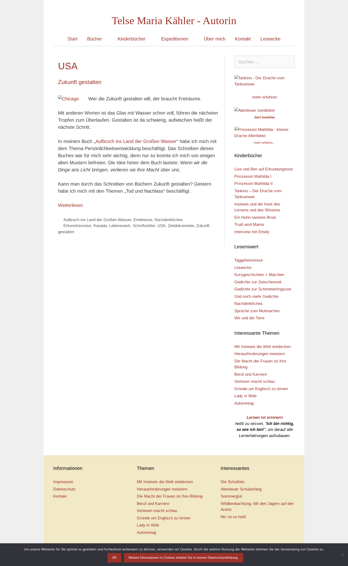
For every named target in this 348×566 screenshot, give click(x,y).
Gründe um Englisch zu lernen (261, 389)
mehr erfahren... (265, 142)
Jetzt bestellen (264, 117)
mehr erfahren (264, 97)
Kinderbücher (132, 38)
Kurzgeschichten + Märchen (259, 274)
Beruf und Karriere (250, 374)
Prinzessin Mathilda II (253, 183)
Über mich (214, 38)
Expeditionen (174, 38)
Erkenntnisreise (77, 225)
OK (114, 557)
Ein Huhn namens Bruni (255, 217)
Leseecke (270, 38)
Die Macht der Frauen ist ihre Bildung (170, 496)
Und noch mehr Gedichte (256, 296)
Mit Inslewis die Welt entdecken (262, 346)
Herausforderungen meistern (259, 354)
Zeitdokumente (181, 225)
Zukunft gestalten (79, 82)
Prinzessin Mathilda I (253, 176)
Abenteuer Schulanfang (241, 489)
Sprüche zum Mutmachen (257, 311)
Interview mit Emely (251, 232)
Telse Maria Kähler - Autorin (174, 21)
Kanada (100, 225)
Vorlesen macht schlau (254, 381)
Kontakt (243, 38)
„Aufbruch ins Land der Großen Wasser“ (136, 141)
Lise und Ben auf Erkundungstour (263, 169)
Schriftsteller (144, 225)
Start (72, 38)
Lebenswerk (119, 225)
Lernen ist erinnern (265, 417)
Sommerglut (231, 496)
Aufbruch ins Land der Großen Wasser (97, 220)
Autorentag (244, 403)
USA (161, 225)
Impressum (63, 482)
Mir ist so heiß (233, 517)
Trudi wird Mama (249, 224)
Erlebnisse (143, 220)
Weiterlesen (70, 205)
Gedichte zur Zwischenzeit (257, 282)
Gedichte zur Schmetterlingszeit (262, 289)
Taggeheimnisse (248, 260)
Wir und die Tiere (249, 318)
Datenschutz (64, 489)
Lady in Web (245, 396)
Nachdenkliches (169, 220)
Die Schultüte (232, 482)
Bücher (94, 38)
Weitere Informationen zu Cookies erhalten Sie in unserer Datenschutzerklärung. (183, 557)
